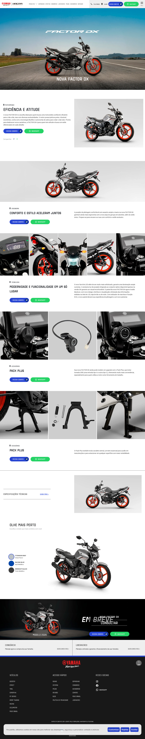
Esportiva (13, 692)
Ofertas (47, 4)
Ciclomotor (13, 707)
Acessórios (73, 4)
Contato (75, 692)
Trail (11, 689)
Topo (138, 664)
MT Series (13, 696)
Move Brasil (14, 711)
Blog (54, 696)
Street (12, 685)
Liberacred (61, 4)
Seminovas (41, 4)
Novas (55, 681)
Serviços (80, 4)
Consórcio (54, 4)
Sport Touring (14, 700)
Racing (12, 704)
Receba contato (114, 4)
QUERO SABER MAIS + (63, 649)
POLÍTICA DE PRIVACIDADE (60, 700)
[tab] (11, 557)
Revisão (55, 692)
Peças (67, 4)
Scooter (12, 681)
